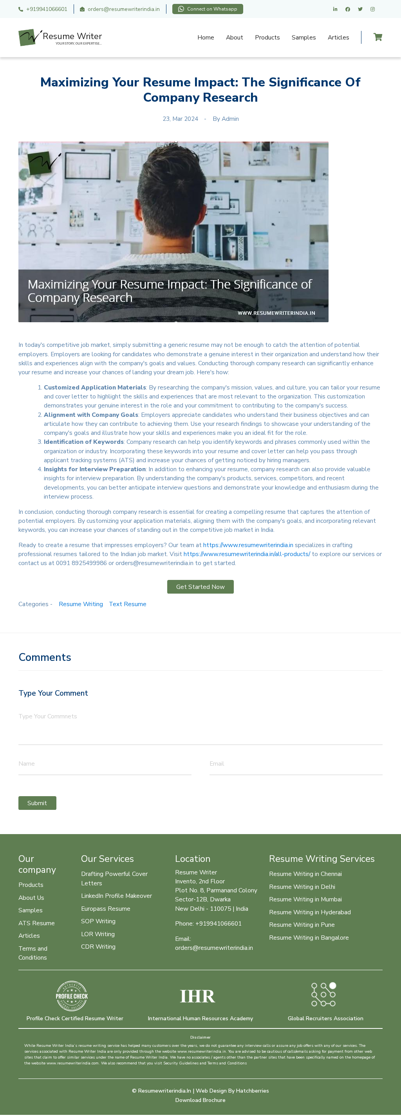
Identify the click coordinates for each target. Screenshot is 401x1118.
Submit (37, 803)
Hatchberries (252, 1091)
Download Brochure (200, 1100)
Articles (338, 37)
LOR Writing (98, 934)
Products (267, 37)
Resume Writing (81, 604)
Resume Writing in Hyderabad (310, 912)
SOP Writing (98, 921)
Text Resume (127, 604)
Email (217, 763)
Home (205, 37)
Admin (230, 119)
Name (26, 763)
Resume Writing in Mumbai (305, 899)
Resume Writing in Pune (302, 925)
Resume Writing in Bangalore (309, 937)
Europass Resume (105, 908)
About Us (31, 898)
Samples (304, 37)
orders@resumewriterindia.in (124, 9)
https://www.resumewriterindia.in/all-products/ (247, 554)
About (234, 37)
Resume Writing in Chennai (305, 874)
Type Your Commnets (47, 716)
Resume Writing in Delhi (302, 887)
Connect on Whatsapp (212, 9)
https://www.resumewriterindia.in (248, 545)
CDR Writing (98, 946)
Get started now (200, 587)
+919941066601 (46, 9)
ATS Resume (36, 923)
